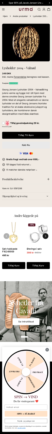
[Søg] (39, 9)
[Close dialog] (47, 350)
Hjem (5, 16)
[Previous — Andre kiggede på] (6, 236)
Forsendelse (20, 77)
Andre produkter (20, 16)
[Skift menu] (3, 9)
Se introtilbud (26, 321)
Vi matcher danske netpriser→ (21, 169)
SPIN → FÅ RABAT (26, 413)
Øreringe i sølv (34, 248)
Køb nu (26, 145)
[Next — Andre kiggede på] (45, 236)
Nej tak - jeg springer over (26, 421)
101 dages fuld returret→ (18, 164)
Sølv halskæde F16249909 (9, 250)
